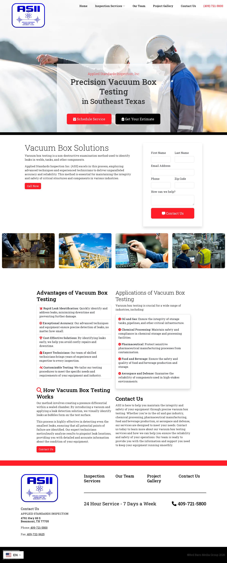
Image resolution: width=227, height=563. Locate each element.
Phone (155, 178)
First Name (158, 153)
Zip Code (180, 178)
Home (83, 6)
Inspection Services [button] (109, 6)
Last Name (182, 153)
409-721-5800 (39, 527)
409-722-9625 (35, 534)
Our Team (139, 6)
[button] (98, 478)
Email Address (160, 165)
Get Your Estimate (139, 119)
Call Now (33, 186)
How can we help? (163, 191)
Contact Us (188, 6)
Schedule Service (90, 119)
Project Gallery (163, 6)
